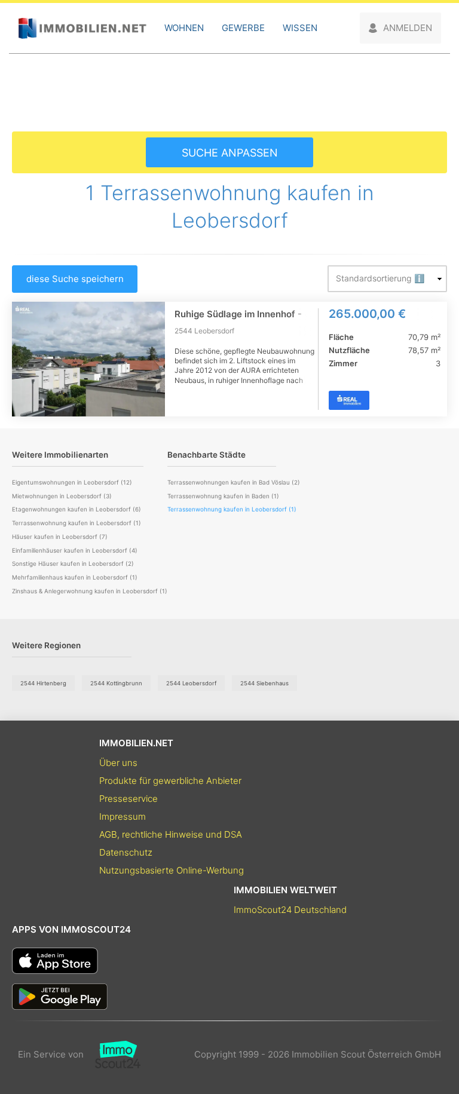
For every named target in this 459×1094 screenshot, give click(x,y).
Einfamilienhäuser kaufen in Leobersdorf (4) (74, 550)
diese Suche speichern (75, 278)
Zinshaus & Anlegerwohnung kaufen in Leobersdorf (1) (89, 591)
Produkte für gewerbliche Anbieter (170, 780)
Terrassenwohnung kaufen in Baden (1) (223, 495)
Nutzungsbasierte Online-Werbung (171, 870)
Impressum (122, 816)
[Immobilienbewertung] (112, 1054)
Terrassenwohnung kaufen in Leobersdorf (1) (76, 522)
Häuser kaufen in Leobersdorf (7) (60, 536)
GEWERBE (243, 27)
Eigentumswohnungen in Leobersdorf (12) (72, 482)
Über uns (118, 762)
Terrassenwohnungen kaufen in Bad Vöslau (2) (233, 482)
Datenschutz (125, 852)
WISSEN (300, 27)
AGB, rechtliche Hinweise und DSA (170, 834)
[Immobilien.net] (82, 28)
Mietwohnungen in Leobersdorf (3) (62, 495)
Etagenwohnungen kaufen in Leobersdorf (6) (76, 509)
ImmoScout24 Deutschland (290, 909)
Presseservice (128, 798)
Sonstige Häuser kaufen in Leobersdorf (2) (73, 563)
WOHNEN (184, 27)
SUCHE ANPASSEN (230, 152)
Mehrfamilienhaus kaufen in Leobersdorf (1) (74, 577)
